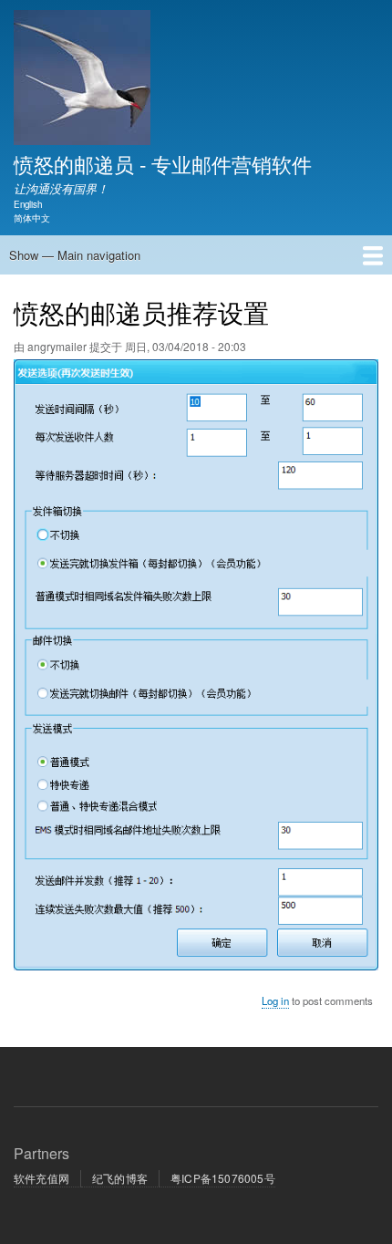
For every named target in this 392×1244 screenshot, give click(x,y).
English (28, 204)
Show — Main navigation (74, 255)
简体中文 (32, 218)
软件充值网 (41, 1178)
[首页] (82, 80)
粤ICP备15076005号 (222, 1178)
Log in (275, 1000)
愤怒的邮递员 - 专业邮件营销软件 (163, 163)
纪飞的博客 (120, 1178)
